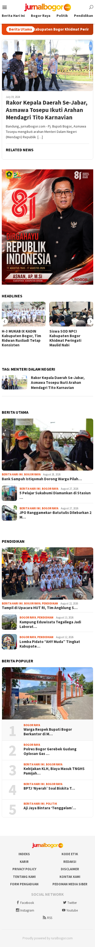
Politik (51, 803)
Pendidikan (50, 603)
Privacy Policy (24, 869)
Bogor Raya (32, 474)
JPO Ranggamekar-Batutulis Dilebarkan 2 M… (55, 515)
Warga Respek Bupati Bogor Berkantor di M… (48, 731)
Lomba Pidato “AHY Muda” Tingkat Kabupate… (50, 644)
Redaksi (69, 862)
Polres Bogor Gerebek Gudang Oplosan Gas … (50, 751)
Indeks (24, 854)
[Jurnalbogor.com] (47, 7)
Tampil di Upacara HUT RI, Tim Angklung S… (40, 607)
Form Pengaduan (24, 884)
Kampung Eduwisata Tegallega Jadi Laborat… (50, 624)
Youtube (72, 910)
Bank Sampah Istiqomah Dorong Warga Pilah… (42, 479)
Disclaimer (70, 869)
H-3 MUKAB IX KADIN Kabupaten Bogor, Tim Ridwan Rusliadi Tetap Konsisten (21, 338)
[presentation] (4, 321)
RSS (49, 918)
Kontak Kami (70, 877)
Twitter (72, 903)
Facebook (27, 903)
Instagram (27, 910)
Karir (24, 862)
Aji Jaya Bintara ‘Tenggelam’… (50, 808)
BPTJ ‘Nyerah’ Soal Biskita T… (49, 788)
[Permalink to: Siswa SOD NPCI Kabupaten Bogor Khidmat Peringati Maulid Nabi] (71, 314)
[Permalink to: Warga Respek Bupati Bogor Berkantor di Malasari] (47, 693)
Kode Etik (70, 854)
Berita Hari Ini (12, 474)
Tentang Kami (24, 877)
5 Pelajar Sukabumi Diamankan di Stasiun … (55, 495)
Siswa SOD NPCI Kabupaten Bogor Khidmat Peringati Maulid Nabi (65, 338)
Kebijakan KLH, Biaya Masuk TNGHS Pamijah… (54, 771)
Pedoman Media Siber (69, 884)
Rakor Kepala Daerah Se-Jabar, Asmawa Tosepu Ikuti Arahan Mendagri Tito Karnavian (46, 110)
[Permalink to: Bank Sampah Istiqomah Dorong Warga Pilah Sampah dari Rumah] (47, 445)
